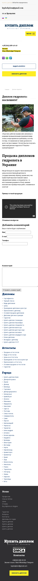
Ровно (6, 467)
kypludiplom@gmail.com (19, 566)
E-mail (4, 236)
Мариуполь (8, 404)
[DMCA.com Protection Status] (19, 549)
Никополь (7, 464)
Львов (6, 382)
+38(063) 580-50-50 (19, 560)
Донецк (6, 384)
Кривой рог (8, 396)
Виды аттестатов (10, 355)
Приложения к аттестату (13, 362)
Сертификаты (9, 298)
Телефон (5, 240)
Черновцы (7, 479)
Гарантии (7, 318)
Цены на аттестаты (11, 357)
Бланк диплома (9, 337)
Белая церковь (9, 435)
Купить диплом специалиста (14, 325)
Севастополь (8, 413)
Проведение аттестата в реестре (16, 360)
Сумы (5, 418)
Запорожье (8, 394)
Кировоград (8, 450)
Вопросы (5, 514)
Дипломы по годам (9, 519)
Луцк (5, 460)
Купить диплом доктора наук (14, 330)
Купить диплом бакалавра (13, 323)
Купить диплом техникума (13, 320)
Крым (6, 457)
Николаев (7, 406)
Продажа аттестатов (11, 352)
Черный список (9, 301)
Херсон (6, 421)
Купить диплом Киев (11, 377)
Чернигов (7, 428)
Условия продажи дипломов (14, 313)
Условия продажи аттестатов (14, 364)
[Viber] (3, 58)
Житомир (7, 445)
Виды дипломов (9, 303)
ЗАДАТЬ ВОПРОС (19, 66)
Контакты (5, 517)
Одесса (6, 409)
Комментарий (7, 266)
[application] (19, 208)
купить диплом (7, 526)
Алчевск (7, 433)
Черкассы (7, 426)
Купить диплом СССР (11, 342)
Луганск (6, 399)
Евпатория (7, 443)
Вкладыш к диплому (11, 340)
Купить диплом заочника (13, 332)
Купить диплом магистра (13, 327)
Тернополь (8, 469)
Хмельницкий (8, 423)
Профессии (6, 497)
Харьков (7, 477)
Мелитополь (8, 462)
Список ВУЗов (7, 499)
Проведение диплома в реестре (15, 308)
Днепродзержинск (10, 392)
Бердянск (7, 438)
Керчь (6, 447)
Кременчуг (7, 455)
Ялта (5, 481)
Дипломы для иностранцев (13, 315)
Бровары (7, 440)
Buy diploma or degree (10, 506)
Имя (3, 232)
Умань (6, 474)
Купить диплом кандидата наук (15, 335)
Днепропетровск (10, 379)
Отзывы (5, 504)
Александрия (8, 430)
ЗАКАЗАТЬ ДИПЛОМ (19, 74)
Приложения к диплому (12, 311)
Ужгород (7, 472)
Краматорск (8, 452)
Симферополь (9, 416)
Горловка (7, 389)
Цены (6, 306)
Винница (7, 387)
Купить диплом (7, 2)
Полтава (7, 411)
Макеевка (7, 401)
